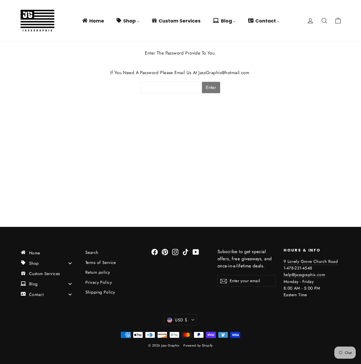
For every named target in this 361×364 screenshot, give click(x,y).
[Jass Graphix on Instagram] (175, 251)
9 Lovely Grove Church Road (311, 261)
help (288, 275)
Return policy (97, 272)
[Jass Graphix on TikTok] (185, 251)
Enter (211, 87)
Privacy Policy (98, 282)
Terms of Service (100, 262)
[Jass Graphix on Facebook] (154, 251)
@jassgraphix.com (308, 275)
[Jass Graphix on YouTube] (196, 251)
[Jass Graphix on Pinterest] (165, 251)
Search (91, 252)
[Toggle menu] (70, 263)
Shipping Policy (100, 292)
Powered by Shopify (198, 345)
